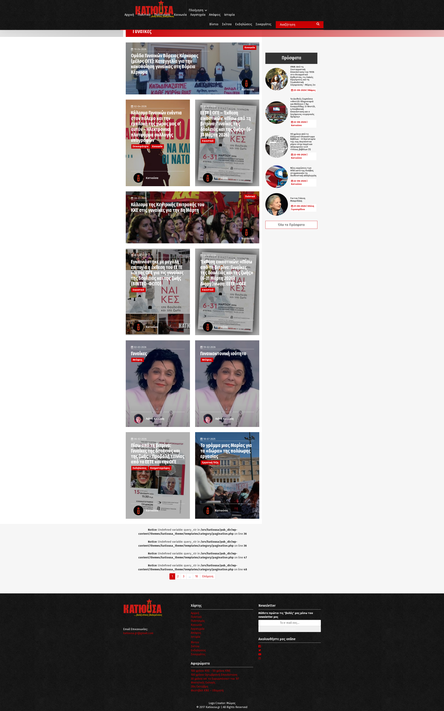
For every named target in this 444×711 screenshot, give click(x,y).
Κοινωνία (180, 15)
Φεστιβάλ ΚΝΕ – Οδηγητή (207, 690)
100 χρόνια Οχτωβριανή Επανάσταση (214, 674)
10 (196, 576)
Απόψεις (214, 15)
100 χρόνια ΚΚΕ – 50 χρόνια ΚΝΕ (210, 670)
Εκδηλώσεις (243, 24)
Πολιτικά (144, 15)
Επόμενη (207, 576)
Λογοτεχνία (197, 628)
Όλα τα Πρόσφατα (291, 225)
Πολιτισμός (162, 15)
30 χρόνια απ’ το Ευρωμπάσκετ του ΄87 (215, 678)
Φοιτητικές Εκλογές (203, 682)
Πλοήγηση (196, 10)
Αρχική (129, 15)
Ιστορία (229, 15)
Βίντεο (213, 24)
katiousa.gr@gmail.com (138, 633)
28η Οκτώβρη (199, 686)
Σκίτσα (227, 24)
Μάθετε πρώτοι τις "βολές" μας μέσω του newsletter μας (285, 615)
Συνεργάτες (263, 24)
